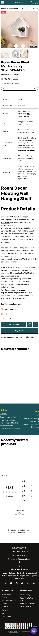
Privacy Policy (25, 595)
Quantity (4, 314)
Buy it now (19, 331)
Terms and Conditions (27, 603)
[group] (5, 53)
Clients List (5, 610)
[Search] (31, 2)
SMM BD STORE (13, 631)
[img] (9, 492)
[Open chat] (34, 631)
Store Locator (6, 617)
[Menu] (2, 2)
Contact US (6, 603)
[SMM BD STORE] (19, 2)
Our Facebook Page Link (11, 304)
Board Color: (10, 84)
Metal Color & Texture (9, 600)
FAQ (3, 613)
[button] (36, 2)
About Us (5, 607)
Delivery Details (25, 607)
